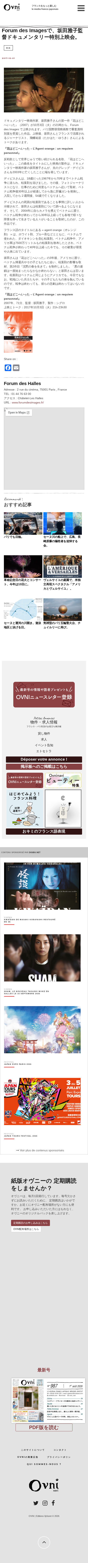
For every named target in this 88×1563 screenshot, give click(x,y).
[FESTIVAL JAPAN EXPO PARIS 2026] (18, 1071)
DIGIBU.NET (35, 852)
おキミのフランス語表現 (44, 831)
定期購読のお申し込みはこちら (30, 1222)
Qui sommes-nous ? (44, 1464)
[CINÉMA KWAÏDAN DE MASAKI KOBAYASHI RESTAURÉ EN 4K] (30, 928)
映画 (8, 48)
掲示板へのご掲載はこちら (44, 766)
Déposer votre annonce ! (44, 759)
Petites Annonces (44, 722)
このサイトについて (33, 1450)
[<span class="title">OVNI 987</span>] (44, 1378)
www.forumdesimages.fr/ (28, 402)
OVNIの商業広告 (27, 1457)
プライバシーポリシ (59, 1457)
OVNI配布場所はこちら (26, 1229)
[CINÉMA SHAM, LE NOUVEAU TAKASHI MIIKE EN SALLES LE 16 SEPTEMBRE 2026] (30, 999)
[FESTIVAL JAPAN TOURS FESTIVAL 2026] (20, 1143)
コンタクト (60, 1450)
